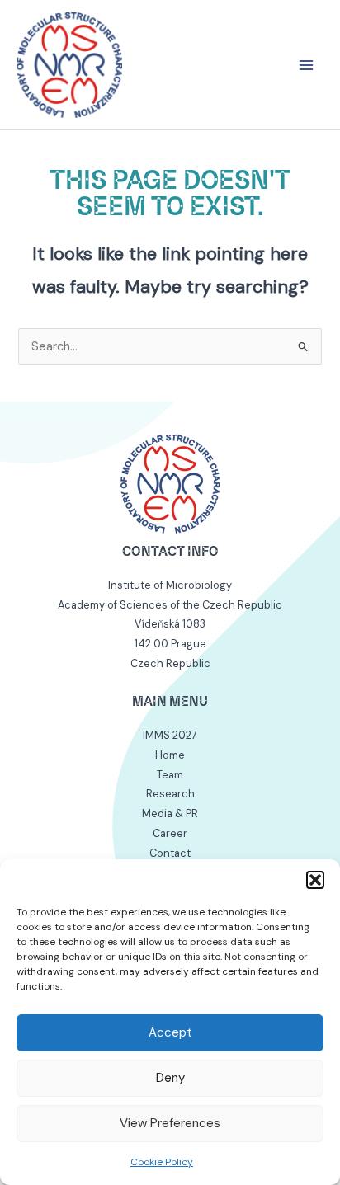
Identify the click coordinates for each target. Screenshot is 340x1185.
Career (170, 833)
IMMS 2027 (170, 735)
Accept (170, 1032)
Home (170, 755)
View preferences (170, 1123)
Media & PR (170, 813)
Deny (170, 1078)
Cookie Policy (161, 1162)
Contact (170, 853)
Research (170, 794)
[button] (315, 880)
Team (170, 775)
